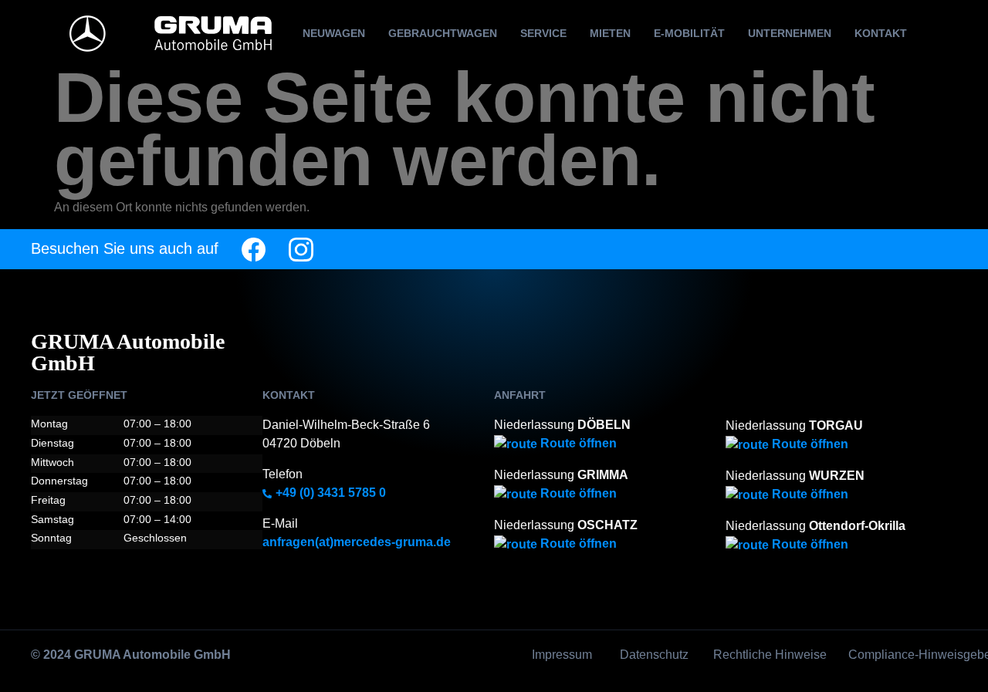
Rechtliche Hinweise (770, 654)
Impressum (562, 654)
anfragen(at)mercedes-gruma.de (356, 542)
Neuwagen (334, 33)
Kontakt (880, 33)
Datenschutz (654, 654)
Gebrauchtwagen (442, 33)
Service (543, 33)
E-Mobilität (689, 33)
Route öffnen (577, 443)
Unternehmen (789, 33)
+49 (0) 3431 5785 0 (329, 492)
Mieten (610, 33)
